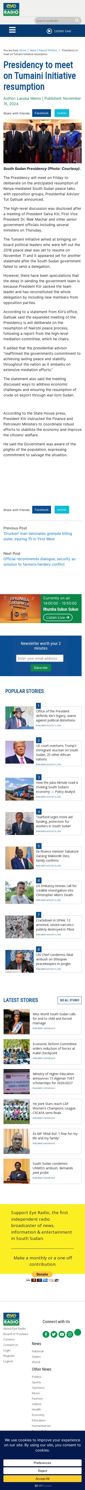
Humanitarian (41, 1426)
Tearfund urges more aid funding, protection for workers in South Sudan (54, 821)
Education (39, 1420)
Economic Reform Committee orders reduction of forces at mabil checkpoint (55, 1048)
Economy (38, 1415)
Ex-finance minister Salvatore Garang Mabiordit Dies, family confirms (57, 856)
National (38, 1351)
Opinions (38, 1388)
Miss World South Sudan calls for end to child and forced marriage (54, 1018)
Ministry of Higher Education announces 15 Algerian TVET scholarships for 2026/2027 (54, 1078)
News (33, 50)
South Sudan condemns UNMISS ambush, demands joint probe (53, 1168)
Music (36, 1393)
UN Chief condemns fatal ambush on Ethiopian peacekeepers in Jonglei (54, 959)
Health (36, 1409)
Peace (42, 50)
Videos (36, 1404)
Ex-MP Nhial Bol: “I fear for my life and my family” (55, 1135)
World (36, 1362)
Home (22, 50)
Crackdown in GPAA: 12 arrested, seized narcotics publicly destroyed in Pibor (55, 924)
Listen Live (55, 617)
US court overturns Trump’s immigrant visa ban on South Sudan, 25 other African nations (57, 752)
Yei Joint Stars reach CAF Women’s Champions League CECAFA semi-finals (54, 1108)
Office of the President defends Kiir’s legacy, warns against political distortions (56, 715)
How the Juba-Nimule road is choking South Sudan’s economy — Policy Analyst (57, 787)
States (36, 1357)
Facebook (42, 113)
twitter (62, 113)
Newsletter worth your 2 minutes (41, 646)
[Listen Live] (49, 31)
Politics (52, 50)
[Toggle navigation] (12, 30)
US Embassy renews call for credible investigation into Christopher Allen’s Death (56, 890)
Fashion (37, 1398)
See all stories (69, 1000)
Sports (36, 1382)
